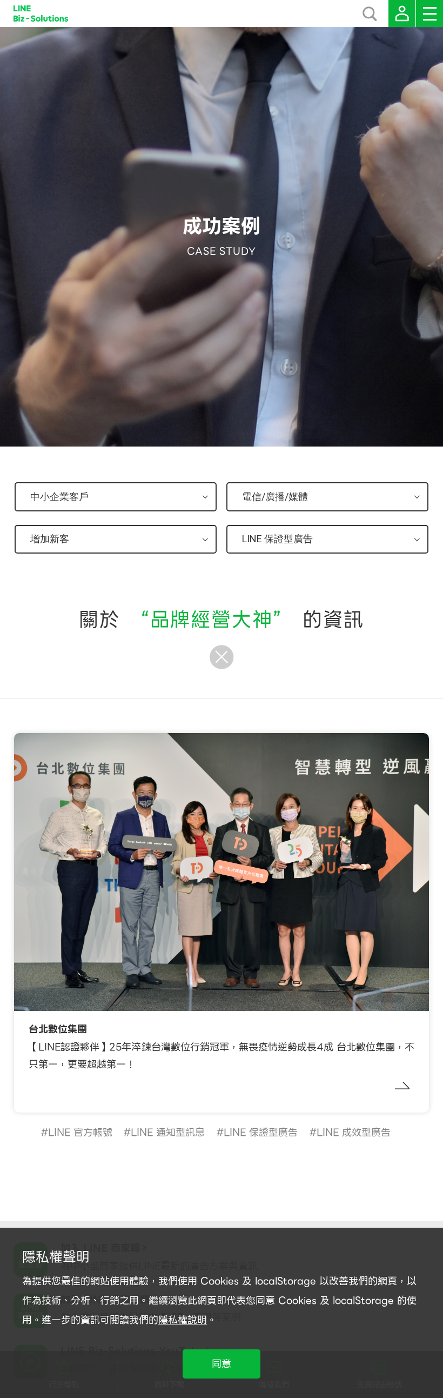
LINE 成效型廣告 (354, 1132)
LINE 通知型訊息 (168, 1132)
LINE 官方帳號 (80, 1132)
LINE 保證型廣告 (261, 1132)
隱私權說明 (182, 1320)
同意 (221, 1364)
